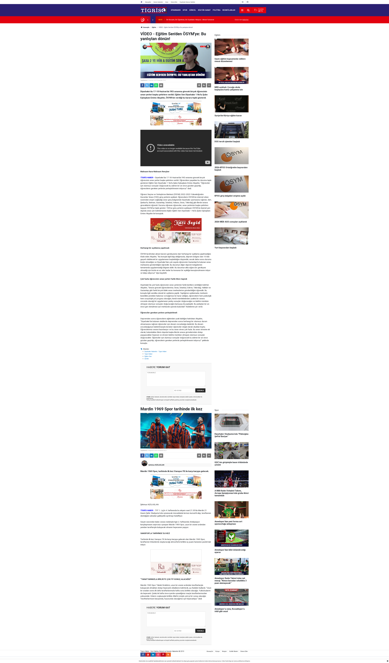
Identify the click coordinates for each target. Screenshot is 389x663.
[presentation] (147, 20)
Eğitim (154, 27)
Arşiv (166, 2)
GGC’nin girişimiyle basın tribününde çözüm (181, 20)
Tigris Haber (148, 354)
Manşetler (148, 2)
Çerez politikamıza (239, 661)
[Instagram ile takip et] (158, 655)
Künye (217, 651)
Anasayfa (146, 27)
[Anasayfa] (141, 2)
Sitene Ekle (174, 2)
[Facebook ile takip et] (142, 655)
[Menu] (242, 10)
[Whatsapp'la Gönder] (156, 85)
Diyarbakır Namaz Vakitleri (187, 2)
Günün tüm (242, 20)
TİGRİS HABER (146, 510)
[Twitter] (147, 85)
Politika (216, 10)
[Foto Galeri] (247, 2)
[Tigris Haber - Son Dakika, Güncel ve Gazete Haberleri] (153, 10)
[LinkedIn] (152, 85)
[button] (199, 85)
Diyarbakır (176, 10)
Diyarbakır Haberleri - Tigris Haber (155, 351)
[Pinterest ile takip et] (163, 655)
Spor (185, 10)
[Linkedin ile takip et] (153, 655)
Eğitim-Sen (148, 356)
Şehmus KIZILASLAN (156, 465)
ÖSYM (146, 359)
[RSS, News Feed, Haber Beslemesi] (168, 655)
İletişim (224, 651)
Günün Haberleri (158, 2)
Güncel (192, 10)
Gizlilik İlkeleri (233, 651)
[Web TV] (243, 2)
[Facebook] (142, 85)
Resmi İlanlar (228, 10)
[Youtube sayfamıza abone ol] (148, 655)
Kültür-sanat (204, 10)
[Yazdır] (161, 85)
